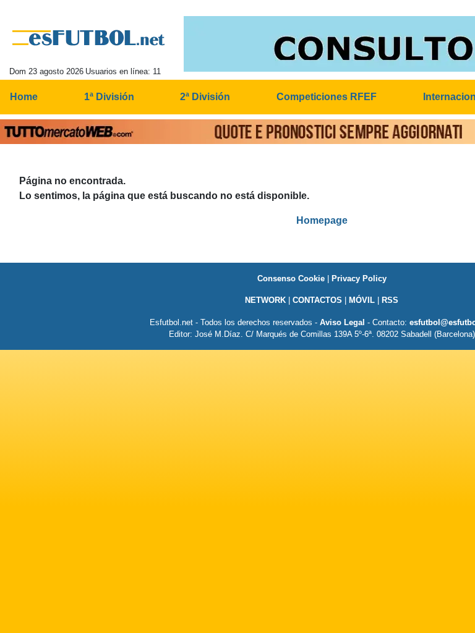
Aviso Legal (342, 322)
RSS (390, 300)
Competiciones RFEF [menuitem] (326, 96)
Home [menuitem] (24, 96)
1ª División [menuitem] (109, 96)
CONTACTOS (317, 300)
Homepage (322, 220)
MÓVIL (362, 300)
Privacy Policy (359, 278)
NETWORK (265, 300)
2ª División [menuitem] (205, 96)
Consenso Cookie (291, 278)
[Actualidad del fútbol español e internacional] (88, 38)
